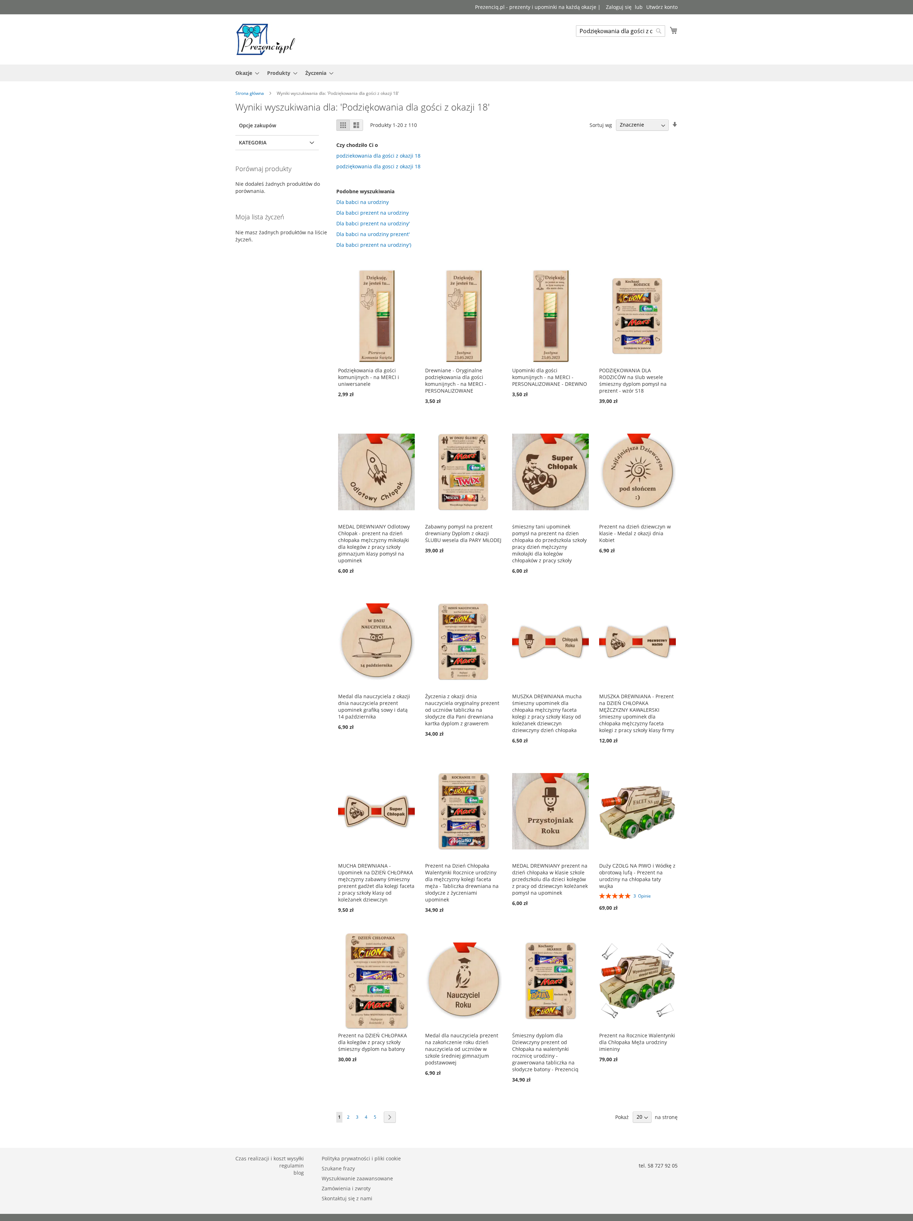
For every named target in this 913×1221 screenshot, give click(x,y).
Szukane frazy (338, 1168)
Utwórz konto (662, 7)
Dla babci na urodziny (362, 202)
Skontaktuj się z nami (347, 1198)
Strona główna (250, 93)
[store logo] (265, 39)
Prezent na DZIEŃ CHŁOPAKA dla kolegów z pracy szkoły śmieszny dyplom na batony (372, 1042)
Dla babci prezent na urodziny (372, 212)
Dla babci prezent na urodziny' (373, 223)
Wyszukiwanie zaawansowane (357, 1178)
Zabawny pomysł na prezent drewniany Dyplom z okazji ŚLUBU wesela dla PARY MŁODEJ (463, 533)
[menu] (456, 73)
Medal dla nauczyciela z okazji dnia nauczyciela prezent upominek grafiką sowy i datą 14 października (374, 706)
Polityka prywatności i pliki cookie (361, 1158)
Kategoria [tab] (252, 142)
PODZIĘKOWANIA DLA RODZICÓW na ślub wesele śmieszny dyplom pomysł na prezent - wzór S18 (633, 380)
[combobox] (620, 31)
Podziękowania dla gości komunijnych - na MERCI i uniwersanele (368, 377)
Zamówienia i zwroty (346, 1188)
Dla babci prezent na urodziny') (373, 244)
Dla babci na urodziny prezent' (373, 234)
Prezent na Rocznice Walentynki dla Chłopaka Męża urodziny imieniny (637, 1042)
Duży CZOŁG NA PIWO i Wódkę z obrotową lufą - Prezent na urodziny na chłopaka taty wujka (637, 875)
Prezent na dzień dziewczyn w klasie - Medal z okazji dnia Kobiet (635, 533)
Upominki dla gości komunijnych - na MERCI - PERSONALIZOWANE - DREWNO (549, 377)
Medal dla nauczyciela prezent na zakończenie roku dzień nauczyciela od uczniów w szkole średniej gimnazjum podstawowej (461, 1049)
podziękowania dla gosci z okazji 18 (378, 166)
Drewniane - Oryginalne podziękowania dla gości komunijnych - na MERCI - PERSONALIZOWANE (455, 380)
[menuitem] (245, 73)
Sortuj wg (601, 124)
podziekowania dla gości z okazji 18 (378, 155)
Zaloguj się (619, 7)
